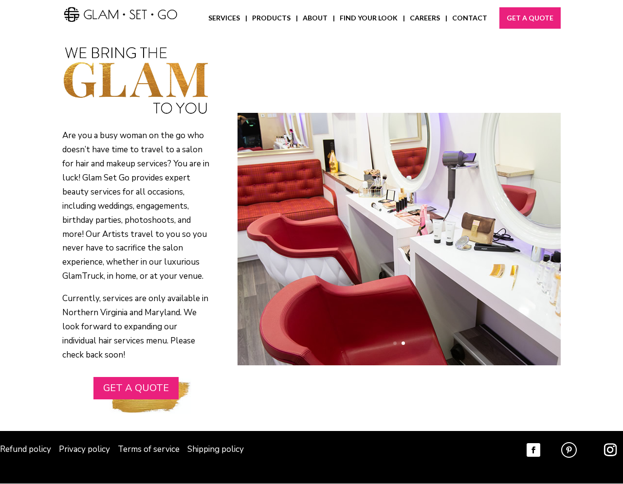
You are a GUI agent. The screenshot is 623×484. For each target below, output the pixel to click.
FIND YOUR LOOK (369, 18)
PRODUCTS (271, 18)
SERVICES (224, 18)
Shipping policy (215, 449)
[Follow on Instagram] (610, 450)
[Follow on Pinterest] (569, 450)
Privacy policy (85, 449)
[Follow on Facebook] (533, 450)
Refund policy (25, 449)
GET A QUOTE (530, 18)
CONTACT (469, 18)
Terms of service (149, 449)
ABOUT (315, 18)
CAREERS (425, 18)
